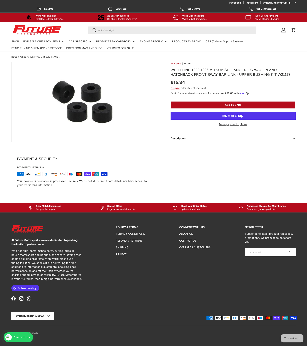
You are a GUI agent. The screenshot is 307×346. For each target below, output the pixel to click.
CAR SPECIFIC (78, 41)
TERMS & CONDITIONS (130, 233)
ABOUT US (186, 233)
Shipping (175, 88)
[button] (293, 30)
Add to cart (233, 104)
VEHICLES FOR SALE (120, 48)
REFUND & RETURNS (129, 240)
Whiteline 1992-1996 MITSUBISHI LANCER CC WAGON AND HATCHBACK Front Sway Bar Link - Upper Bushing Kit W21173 (40, 57)
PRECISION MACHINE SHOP (84, 48)
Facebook (235, 2)
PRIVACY (121, 254)
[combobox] (172, 30)
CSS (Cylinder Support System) (224, 41)
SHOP (15, 41)
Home (14, 57)
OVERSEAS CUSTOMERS (195, 247)
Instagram (252, 2)
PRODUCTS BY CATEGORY (113, 41)
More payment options (233, 124)
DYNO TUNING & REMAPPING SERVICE (36, 48)
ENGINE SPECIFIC (151, 41)
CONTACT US (187, 240)
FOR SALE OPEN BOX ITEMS (41, 41)
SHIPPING (122, 247)
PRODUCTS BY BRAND (186, 41)
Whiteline (176, 63)
